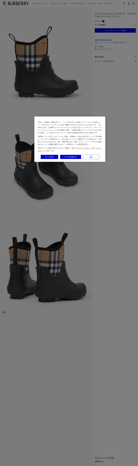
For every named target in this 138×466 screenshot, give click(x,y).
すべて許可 (49, 157)
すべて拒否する (70, 157)
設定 (91, 157)
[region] (69, 139)
